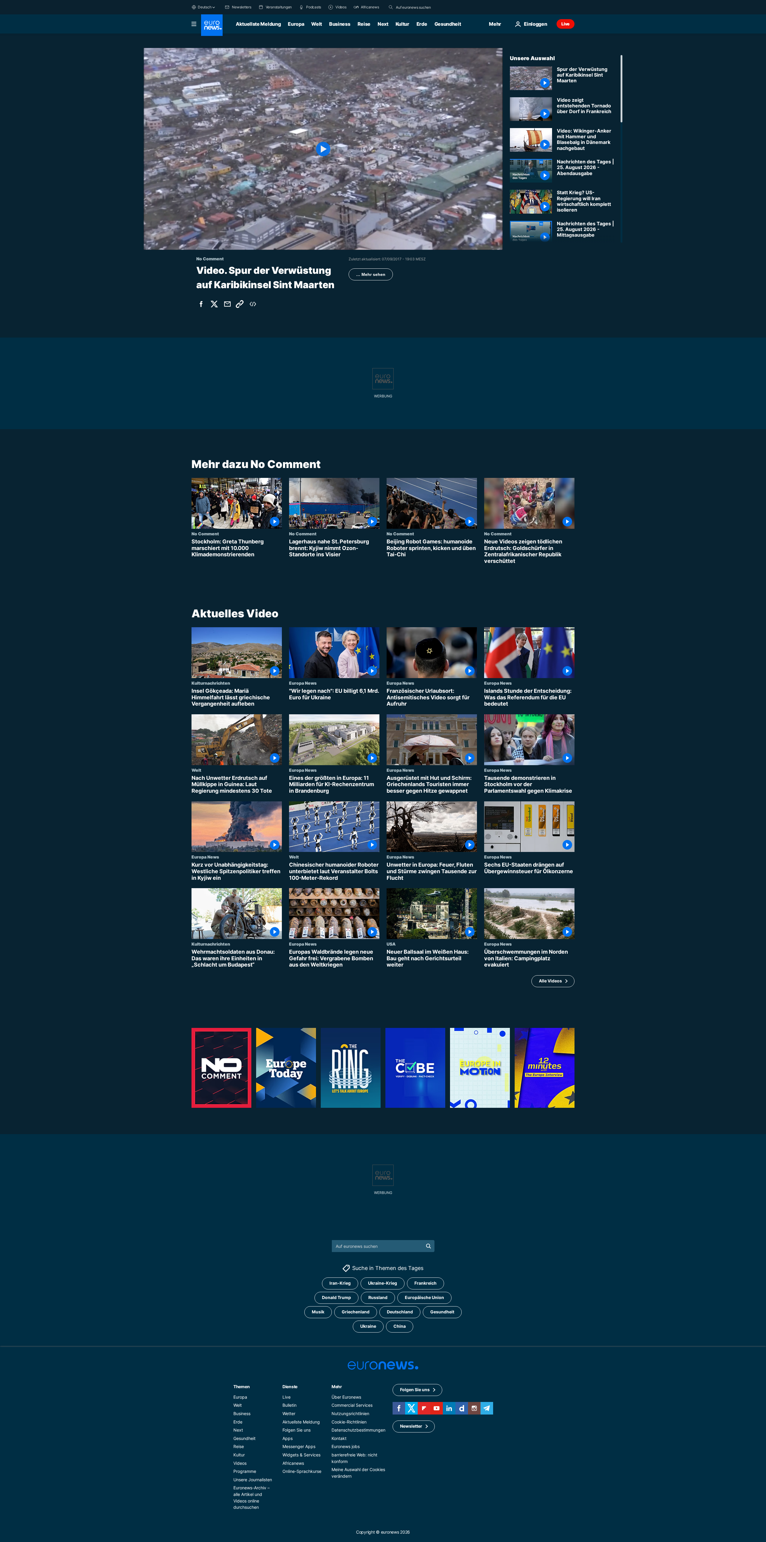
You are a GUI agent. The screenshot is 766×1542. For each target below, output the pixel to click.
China (399, 1326)
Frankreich (425, 1283)
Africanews (293, 1462)
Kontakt (339, 1438)
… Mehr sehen (370, 274)
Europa (296, 24)
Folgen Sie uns (296, 1429)
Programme (244, 1471)
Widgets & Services (301, 1454)
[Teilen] (227, 304)
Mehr (337, 1386)
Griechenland (356, 1311)
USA (391, 943)
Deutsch (204, 7)
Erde (422, 24)
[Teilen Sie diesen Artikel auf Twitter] (214, 304)
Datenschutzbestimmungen (358, 1429)
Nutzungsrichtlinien (350, 1413)
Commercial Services (352, 1405)
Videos (240, 1462)
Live (565, 23)
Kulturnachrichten (211, 683)
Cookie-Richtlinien (349, 1421)
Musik (318, 1311)
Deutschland (400, 1311)
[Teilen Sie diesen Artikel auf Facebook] (201, 304)
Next (383, 24)
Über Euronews (346, 1397)
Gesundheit (447, 24)
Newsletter (411, 1426)
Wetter (288, 1413)
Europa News (303, 683)
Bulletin (289, 1405)
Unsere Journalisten (252, 1479)
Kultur (402, 24)
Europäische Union (424, 1297)
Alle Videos (550, 981)
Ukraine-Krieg (382, 1283)
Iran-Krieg (340, 1283)
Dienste (289, 1386)
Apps (287, 1438)
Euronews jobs (346, 1446)
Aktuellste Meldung (258, 24)
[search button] (391, 7)
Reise (364, 24)
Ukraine (368, 1326)
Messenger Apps (298, 1446)
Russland (377, 1297)
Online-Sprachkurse (301, 1471)
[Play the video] (323, 149)
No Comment (205, 533)
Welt (316, 24)
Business (339, 24)
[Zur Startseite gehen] (212, 25)
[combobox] (421, 7)
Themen (241, 1386)
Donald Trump (336, 1297)
